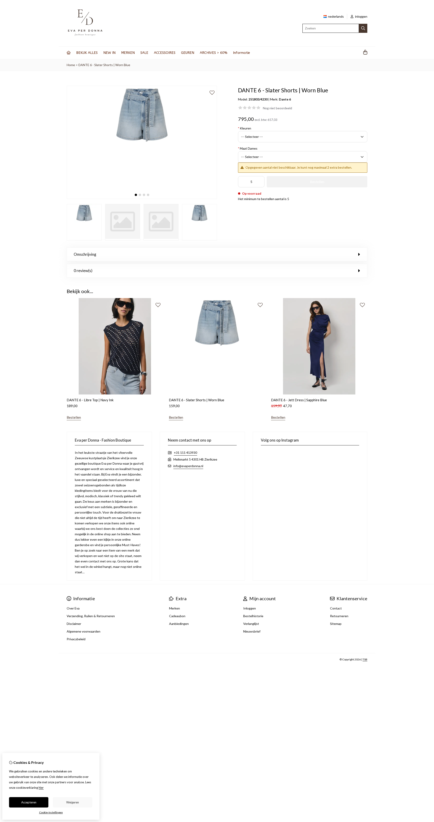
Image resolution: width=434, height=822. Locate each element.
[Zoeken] (363, 28)
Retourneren (339, 616)
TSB (365, 659)
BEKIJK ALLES (87, 53)
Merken (174, 608)
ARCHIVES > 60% (213, 53)
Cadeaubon (177, 616)
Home (71, 65)
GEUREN (187, 53)
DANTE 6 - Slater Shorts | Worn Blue (104, 65)
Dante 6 (285, 99)
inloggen (360, 16)
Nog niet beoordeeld (277, 108)
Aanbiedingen (179, 624)
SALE (144, 53)
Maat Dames (247, 148)
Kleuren (244, 128)
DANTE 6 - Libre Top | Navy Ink (90, 400)
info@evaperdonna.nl (188, 466)
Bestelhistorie (253, 616)
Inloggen (249, 608)
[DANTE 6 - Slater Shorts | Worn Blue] (142, 198)
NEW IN (109, 53)
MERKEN (128, 53)
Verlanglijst (251, 624)
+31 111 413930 (185, 452)
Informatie (241, 53)
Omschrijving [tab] (85, 254)
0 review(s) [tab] (83, 270)
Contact (336, 608)
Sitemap (336, 624)
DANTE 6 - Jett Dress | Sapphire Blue (299, 400)
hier (41, 787)
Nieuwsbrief (251, 631)
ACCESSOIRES (164, 53)
